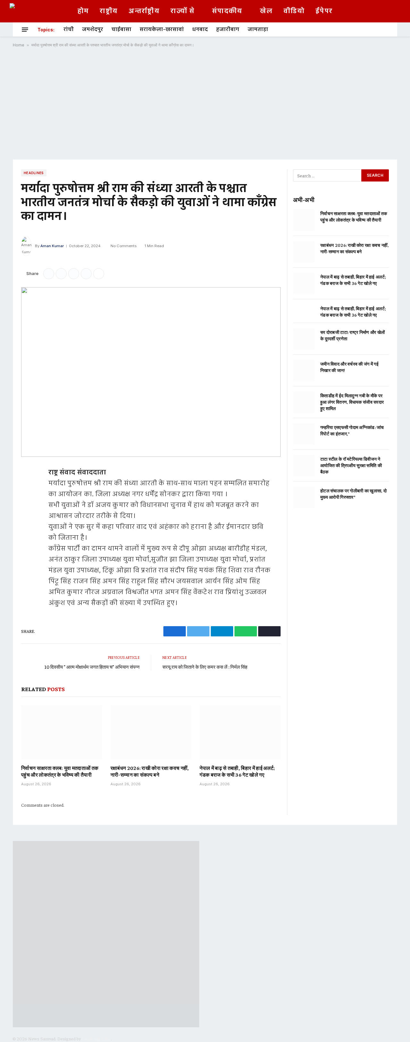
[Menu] (25, 29)
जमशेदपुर (92, 29)
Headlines (34, 173)
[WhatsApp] (27, 537)
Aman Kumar (52, 246)
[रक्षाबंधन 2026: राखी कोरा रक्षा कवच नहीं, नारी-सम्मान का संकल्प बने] (151, 732)
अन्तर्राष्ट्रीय (144, 11)
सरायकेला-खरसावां (162, 29)
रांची (68, 29)
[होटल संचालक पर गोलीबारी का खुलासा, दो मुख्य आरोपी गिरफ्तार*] (304, 497)
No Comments (123, 246)
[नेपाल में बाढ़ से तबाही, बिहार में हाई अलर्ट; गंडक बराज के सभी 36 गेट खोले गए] (240, 732)
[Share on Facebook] (48, 273)
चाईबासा (121, 29)
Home (18, 45)
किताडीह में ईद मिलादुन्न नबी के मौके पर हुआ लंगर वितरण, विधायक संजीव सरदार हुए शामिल (352, 401)
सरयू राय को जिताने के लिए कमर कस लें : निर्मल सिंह (204, 667)
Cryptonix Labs (96, 1038)
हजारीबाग (227, 29)
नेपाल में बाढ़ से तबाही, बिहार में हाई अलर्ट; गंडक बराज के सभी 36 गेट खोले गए (237, 771)
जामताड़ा (258, 29)
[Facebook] (27, 488)
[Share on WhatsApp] (86, 273)
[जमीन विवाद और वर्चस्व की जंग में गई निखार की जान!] (304, 370)
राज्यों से (182, 11)
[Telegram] (27, 520)
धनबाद (200, 29)
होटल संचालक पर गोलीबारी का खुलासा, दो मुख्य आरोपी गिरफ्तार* (353, 494)
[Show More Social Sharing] (98, 273)
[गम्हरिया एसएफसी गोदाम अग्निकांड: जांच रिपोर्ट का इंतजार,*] (304, 434)
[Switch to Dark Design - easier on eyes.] (397, 11)
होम (83, 11)
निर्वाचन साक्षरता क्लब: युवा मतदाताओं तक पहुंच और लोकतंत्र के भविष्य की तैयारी (59, 771)
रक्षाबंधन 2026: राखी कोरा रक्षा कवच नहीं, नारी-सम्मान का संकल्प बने (150, 771)
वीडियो (294, 11)
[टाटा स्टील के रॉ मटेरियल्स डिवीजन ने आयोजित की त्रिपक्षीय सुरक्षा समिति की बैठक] (304, 465)
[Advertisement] (205, 103)
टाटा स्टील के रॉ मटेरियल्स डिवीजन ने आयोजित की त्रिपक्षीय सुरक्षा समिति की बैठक (351, 465)
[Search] (386, 29)
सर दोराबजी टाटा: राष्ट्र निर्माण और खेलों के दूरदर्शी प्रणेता (352, 335)
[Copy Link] (27, 553)
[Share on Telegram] (73, 273)
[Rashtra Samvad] (31, 11)
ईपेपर (324, 11)
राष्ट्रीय (109, 11)
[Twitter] (27, 504)
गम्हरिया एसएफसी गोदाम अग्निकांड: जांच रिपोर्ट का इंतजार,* (352, 430)
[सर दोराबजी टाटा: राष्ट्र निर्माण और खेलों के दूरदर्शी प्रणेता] (304, 339)
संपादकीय (227, 11)
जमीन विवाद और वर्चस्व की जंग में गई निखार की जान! (349, 367)
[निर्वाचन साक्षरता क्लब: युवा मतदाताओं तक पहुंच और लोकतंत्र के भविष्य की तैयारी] (61, 732)
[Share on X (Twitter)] (61, 273)
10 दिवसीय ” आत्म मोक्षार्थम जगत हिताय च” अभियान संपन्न (92, 667)
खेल (266, 11)
